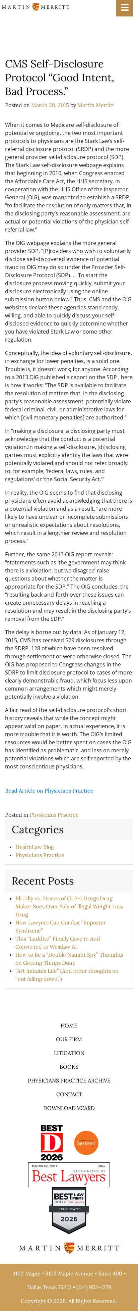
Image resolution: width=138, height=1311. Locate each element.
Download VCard (69, 1108)
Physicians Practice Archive (69, 1080)
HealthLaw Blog (34, 847)
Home (69, 1025)
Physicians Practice (54, 814)
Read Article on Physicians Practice (49, 790)
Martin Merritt (95, 105)
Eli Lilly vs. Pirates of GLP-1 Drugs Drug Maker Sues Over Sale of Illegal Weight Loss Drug (69, 906)
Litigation (69, 1053)
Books (69, 1066)
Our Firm (69, 1039)
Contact (69, 1094)
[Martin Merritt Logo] (35, 6)
